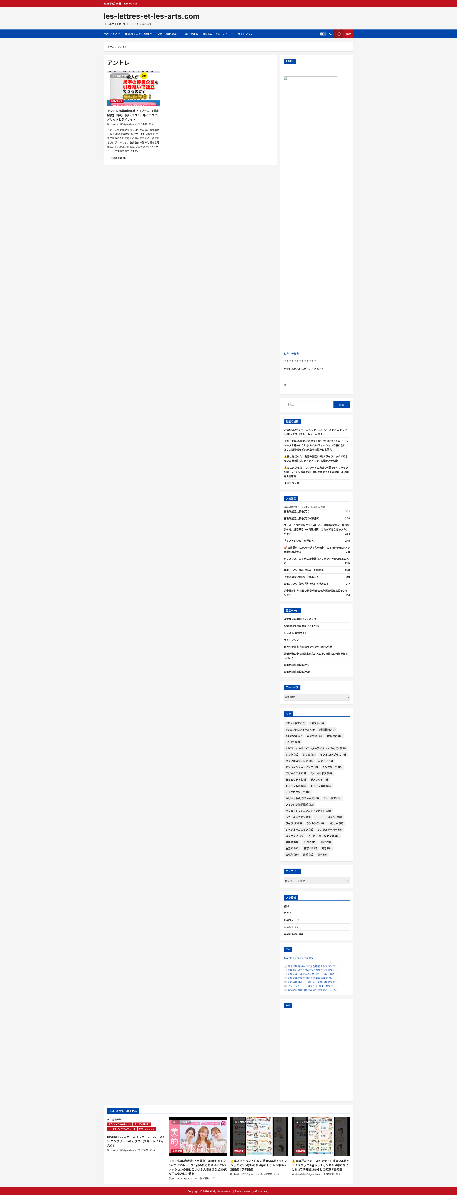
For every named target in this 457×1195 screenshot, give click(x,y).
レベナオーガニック (299, 829)
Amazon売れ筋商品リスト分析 (301, 625)
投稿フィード (291, 920)
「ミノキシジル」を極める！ (300, 540)
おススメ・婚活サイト (295, 632)
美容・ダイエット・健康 (137, 33)
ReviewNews (242, 1191)
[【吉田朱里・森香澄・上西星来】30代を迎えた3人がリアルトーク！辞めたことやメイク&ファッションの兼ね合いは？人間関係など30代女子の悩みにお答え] (198, 1136)
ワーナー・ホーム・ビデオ (323, 835)
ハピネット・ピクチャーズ (302, 798)
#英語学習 (294, 735)
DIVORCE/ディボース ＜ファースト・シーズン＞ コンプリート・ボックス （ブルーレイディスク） (136, 1141)
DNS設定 (334, 735)
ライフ (294, 823)
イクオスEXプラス (333, 754)
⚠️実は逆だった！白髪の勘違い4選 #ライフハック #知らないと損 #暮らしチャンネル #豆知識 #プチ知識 (258, 1165)
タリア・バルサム (142, 1124)
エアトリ (325, 760)
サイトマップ (245, 33)
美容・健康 (177, 1151)
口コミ (310, 842)
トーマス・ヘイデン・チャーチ (122, 1129)
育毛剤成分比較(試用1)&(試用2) (301, 518)
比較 (326, 842)
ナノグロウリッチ (298, 792)
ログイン (289, 913)
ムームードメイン (328, 817)
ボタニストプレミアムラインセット (308, 810)
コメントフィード (294, 926)
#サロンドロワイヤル (300, 729)
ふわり (292, 754)
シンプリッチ (332, 767)
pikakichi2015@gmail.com (123, 124)
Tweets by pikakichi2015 (298, 958)
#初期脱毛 (327, 729)
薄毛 (308, 854)
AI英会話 (315, 735)
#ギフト (317, 723)
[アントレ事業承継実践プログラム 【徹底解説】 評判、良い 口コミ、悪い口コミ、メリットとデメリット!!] (133, 88)
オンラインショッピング (302, 767)
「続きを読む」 (120, 158)
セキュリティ (296, 779)
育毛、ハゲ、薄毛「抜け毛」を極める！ (306, 583)
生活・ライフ (110, 33)
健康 (292, 842)
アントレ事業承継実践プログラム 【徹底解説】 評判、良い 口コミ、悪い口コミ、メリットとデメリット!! (133, 115)
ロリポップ (294, 835)
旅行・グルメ (191, 33)
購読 (348, 33)
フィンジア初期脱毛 (300, 804)
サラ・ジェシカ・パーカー (119, 1124)
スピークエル (296, 773)
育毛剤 (292, 854)
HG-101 (293, 742)
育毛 (327, 848)
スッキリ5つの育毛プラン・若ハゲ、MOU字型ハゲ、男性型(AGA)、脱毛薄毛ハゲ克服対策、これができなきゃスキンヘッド (317, 529)
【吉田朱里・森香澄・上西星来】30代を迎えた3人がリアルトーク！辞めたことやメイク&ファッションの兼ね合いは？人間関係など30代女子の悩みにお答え (316, 445)
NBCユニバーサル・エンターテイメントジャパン (316, 748)
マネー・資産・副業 (167, 33)
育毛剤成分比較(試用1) (296, 511)
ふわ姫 (309, 754)
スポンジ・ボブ (321, 773)
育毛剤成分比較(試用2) (297, 671)
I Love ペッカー (293, 482)
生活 (292, 848)
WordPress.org (293, 933)
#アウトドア (295, 723)
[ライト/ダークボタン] (323, 34)
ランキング (315, 823)
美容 (310, 848)
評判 (323, 854)
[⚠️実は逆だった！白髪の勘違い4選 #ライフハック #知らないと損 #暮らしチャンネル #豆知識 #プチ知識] (259, 1136)
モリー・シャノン (147, 1129)
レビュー (335, 823)
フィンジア (332, 798)
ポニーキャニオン (298, 817)
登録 (286, 906)
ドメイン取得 (296, 785)
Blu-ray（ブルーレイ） (216, 33)
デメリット (319, 779)
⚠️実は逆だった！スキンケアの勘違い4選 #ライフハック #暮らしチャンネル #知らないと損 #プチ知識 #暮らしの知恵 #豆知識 (316, 472)
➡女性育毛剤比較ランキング (300, 619)
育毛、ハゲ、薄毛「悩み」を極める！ (305, 569)
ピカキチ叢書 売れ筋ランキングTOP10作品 (308, 646)
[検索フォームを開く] (330, 33)
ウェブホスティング (299, 760)
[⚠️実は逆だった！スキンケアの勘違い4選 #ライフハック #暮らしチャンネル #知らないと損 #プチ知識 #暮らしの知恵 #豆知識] (321, 1136)
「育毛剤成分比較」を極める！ (301, 576)
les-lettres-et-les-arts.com (152, 16)
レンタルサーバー (330, 829)
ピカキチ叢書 (291, 353)
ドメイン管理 (321, 785)
